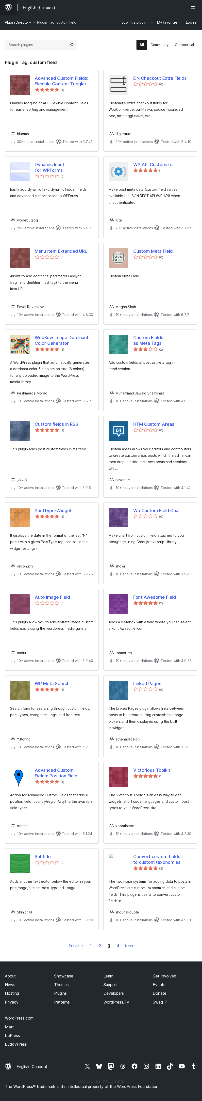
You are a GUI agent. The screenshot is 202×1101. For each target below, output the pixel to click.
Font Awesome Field (154, 597)
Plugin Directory (18, 22)
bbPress (12, 1035)
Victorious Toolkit (151, 770)
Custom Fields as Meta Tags (148, 340)
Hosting (12, 993)
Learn (108, 976)
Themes (61, 984)
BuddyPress (16, 1044)
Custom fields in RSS (56, 424)
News (10, 984)
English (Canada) (32, 1066)
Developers (113, 993)
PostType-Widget (53, 510)
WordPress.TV (116, 1002)
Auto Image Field (52, 597)
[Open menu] (194, 7)
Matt (9, 1026)
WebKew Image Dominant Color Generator (61, 340)
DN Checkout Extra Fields (160, 78)
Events (159, 984)
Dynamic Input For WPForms (49, 167)
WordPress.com (19, 1018)
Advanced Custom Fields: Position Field (56, 773)
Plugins (60, 993)
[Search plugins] (72, 45)
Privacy (11, 1002)
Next (129, 946)
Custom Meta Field (153, 251)
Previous (76, 946)
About (10, 976)
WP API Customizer (153, 164)
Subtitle (43, 856)
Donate (159, 993)
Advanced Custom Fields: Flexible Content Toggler (61, 81)
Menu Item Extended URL (61, 251)
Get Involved (164, 976)
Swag (160, 1002)
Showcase (63, 976)
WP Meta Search (52, 683)
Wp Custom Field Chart (157, 510)
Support (110, 984)
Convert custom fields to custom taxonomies (157, 859)
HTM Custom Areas (153, 424)
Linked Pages (147, 683)
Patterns (62, 1002)
